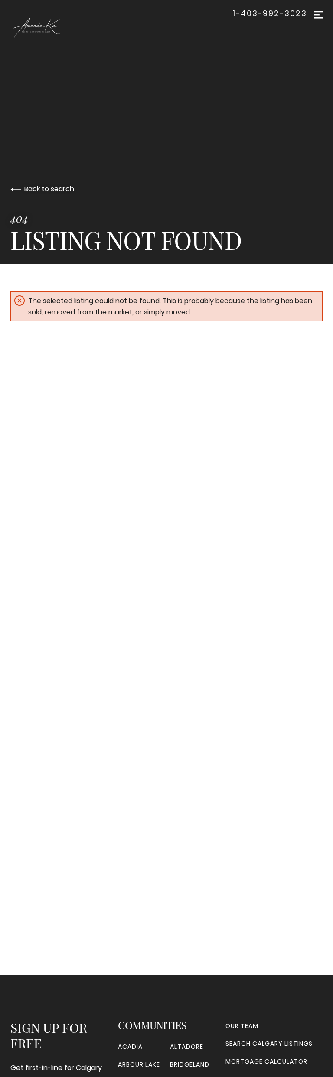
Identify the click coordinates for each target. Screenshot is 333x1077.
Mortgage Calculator (266, 1061)
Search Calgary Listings (269, 1043)
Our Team (241, 1025)
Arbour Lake (139, 1064)
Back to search (49, 189)
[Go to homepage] (54, 27)
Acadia (130, 1046)
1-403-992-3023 (269, 13)
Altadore (186, 1046)
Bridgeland (189, 1064)
